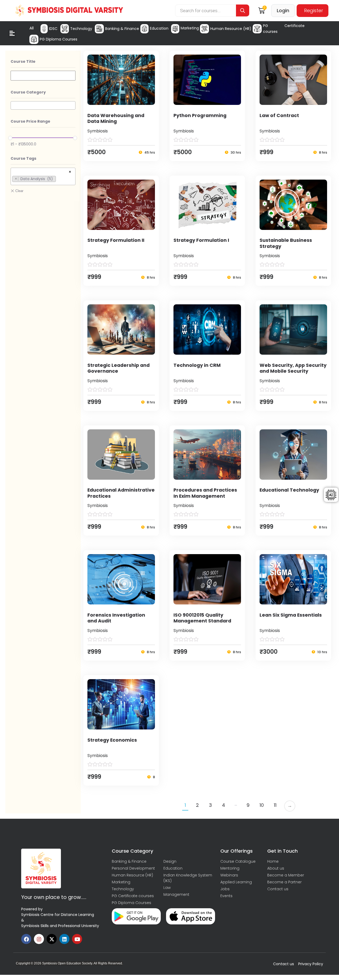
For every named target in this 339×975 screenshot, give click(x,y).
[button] (12, 33)
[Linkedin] (64, 939)
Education (159, 28)
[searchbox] (13, 105)
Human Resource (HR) (230, 28)
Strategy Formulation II (115, 240)
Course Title (23, 61)
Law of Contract (279, 115)
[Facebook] (26, 939)
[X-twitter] (52, 939)
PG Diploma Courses (58, 39)
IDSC (53, 28)
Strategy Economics (112, 740)
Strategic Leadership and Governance (118, 368)
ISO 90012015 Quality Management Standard (202, 618)
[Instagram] (39, 939)
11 (275, 805)
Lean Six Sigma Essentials (291, 615)
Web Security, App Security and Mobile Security (293, 368)
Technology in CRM (197, 365)
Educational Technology (289, 490)
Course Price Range (30, 121)
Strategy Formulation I (201, 240)
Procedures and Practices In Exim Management (205, 493)
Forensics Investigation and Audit (116, 618)
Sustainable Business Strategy (286, 243)
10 (262, 805)
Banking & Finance (122, 28)
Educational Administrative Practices (121, 493)
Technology (81, 28)
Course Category (28, 92)
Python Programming (199, 115)
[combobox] (43, 105)
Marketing (190, 28)
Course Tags (23, 158)
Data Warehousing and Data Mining (115, 118)
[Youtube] (77, 939)
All (31, 28)
